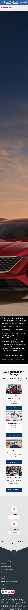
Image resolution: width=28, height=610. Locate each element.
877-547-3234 (14, 517)
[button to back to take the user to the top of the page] (14, 552)
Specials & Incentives (6, 572)
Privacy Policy (15, 3)
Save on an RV (13, 462)
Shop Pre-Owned (13, 435)
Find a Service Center (13, 489)
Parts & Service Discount (7, 569)
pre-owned (6, 329)
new (25, 328)
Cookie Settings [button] (5, 584)
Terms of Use (8, 3)
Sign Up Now (14, 532)
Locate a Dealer (13, 407)
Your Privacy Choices (15, 581)
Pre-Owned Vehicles (6, 566)
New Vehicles (4, 563)
